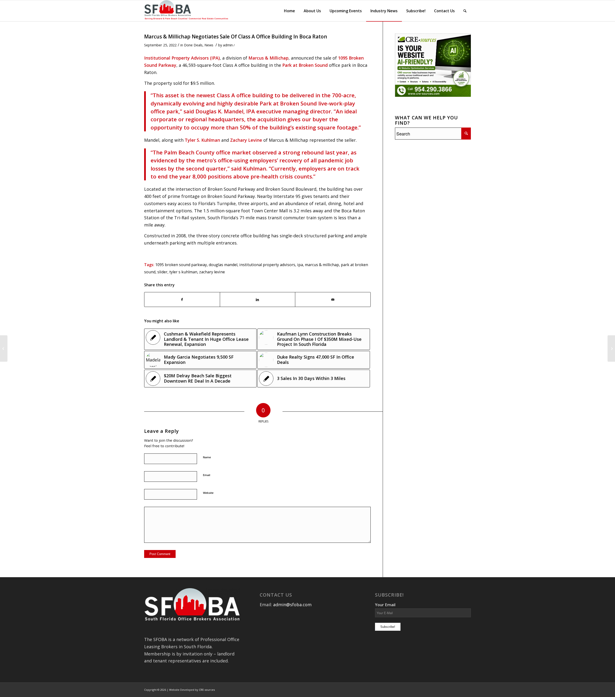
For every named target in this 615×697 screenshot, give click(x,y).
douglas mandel (223, 264)
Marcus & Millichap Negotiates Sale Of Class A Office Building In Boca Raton (235, 36)
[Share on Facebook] (182, 299)
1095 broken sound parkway (181, 264)
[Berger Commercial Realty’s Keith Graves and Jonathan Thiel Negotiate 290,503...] (3, 348)
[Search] (465, 10)
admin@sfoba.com (292, 604)
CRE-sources (207, 689)
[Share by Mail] (332, 299)
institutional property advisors (267, 264)
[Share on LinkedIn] (257, 299)
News (208, 45)
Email (206, 475)
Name (207, 457)
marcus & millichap (322, 264)
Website (208, 493)
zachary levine (212, 272)
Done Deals (193, 45)
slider (162, 272)
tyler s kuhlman (183, 272)
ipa (300, 264)
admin (228, 45)
